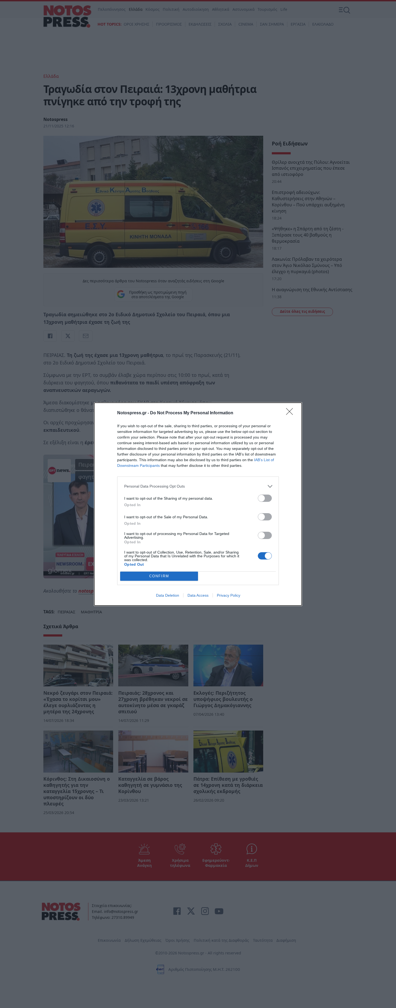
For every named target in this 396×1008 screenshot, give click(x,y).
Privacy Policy (228, 595)
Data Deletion (167, 595)
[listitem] (198, 486)
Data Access (198, 595)
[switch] (265, 498)
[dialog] (198, 504)
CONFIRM (159, 576)
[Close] (291, 413)
